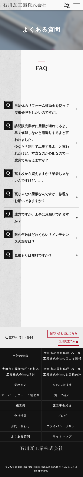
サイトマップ (62, 436)
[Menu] (76, 4)
